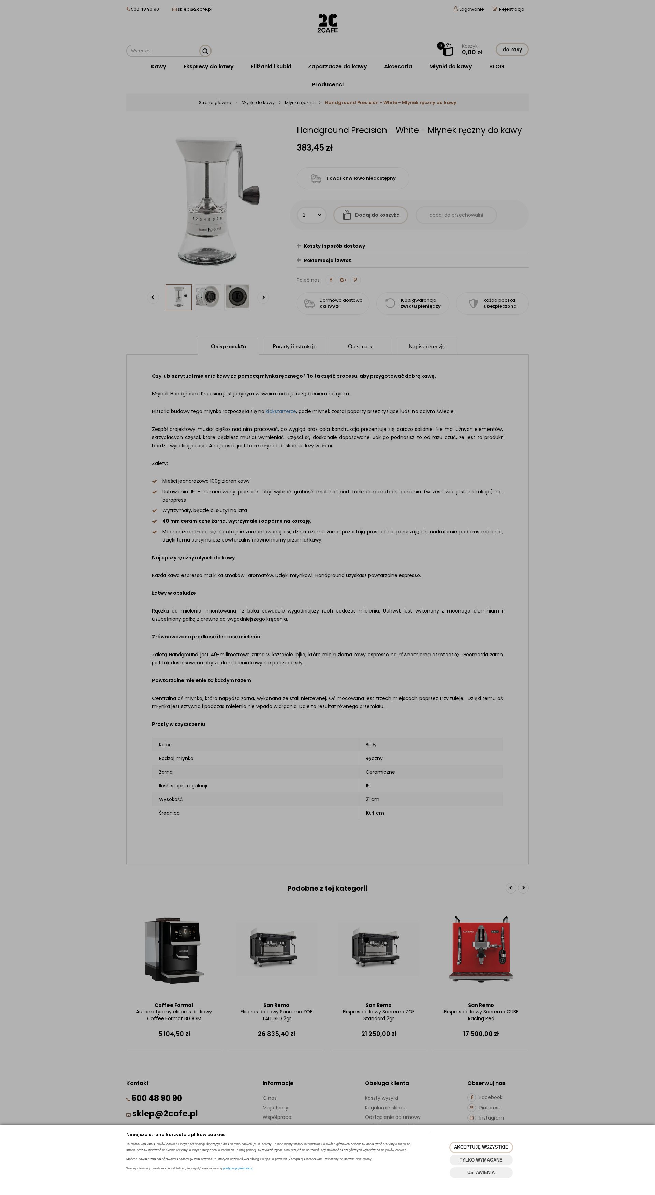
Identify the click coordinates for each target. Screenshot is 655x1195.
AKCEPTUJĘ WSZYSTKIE (481, 1147)
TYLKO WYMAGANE (481, 1160)
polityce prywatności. (238, 1168)
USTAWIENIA (481, 1172)
